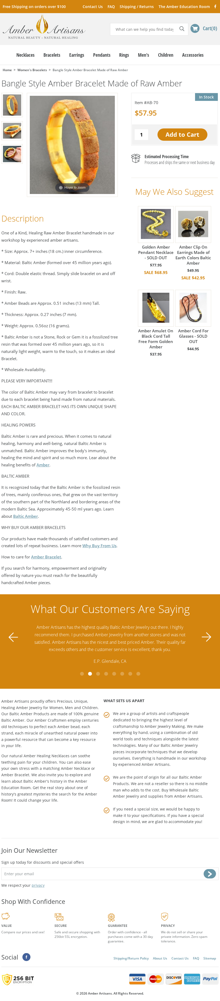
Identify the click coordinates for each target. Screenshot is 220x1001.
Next (206, 637)
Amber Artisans (188, 796)
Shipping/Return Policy (131, 958)
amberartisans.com (44, 26)
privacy (38, 885)
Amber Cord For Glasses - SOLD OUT (193, 336)
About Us (160, 958)
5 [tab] (114, 673)
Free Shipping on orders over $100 (34, 6)
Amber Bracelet (46, 557)
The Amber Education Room (184, 6)
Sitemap (209, 958)
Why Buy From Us (99, 545)
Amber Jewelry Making (165, 726)
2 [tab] (90, 673)
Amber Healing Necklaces (46, 755)
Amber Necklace (75, 768)
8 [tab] (138, 673)
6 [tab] (122, 673)
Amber (42, 464)
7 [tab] (130, 673)
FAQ (111, 6)
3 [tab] (98, 673)
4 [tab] (106, 673)
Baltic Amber (25, 516)
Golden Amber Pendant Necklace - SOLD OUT (156, 252)
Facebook (215, 6)
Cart (209, 28)
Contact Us (93, 6)
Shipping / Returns (137, 6)
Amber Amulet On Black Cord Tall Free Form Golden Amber (155, 338)
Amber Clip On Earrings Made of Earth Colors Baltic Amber (193, 255)
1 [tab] (82, 673)
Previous (13, 637)
